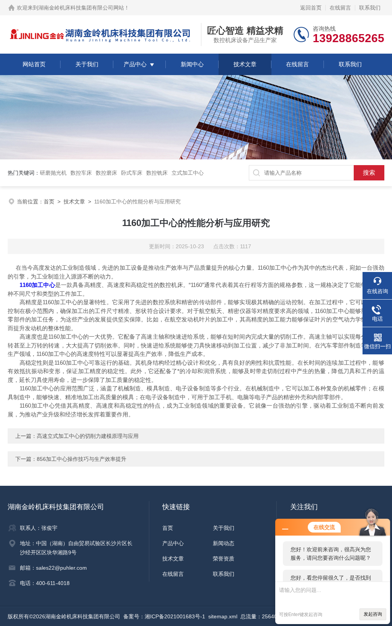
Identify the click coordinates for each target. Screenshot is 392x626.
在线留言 (340, 8)
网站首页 (34, 64)
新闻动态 (223, 543)
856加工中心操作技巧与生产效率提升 (81, 459)
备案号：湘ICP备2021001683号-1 (164, 616)
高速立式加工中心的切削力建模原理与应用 (88, 436)
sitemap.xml (222, 616)
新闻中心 (192, 64)
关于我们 (86, 64)
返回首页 (311, 8)
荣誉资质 (223, 559)
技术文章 (245, 64)
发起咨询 (373, 614)
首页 (49, 201)
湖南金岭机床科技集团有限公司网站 (81, 8)
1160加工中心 (37, 285)
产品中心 (135, 64)
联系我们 (370, 8)
